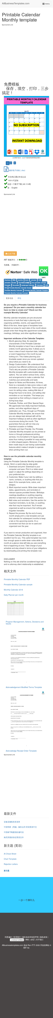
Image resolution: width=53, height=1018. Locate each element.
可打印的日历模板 (24, 283)
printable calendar (10, 283)
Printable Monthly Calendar (13, 290)
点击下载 (11, 253)
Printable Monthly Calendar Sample (20, 288)
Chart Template (10, 859)
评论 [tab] (19, 298)
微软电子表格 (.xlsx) (16, 170)
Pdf (6, 288)
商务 (14, 280)
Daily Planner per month (14, 595)
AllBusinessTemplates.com (15, 3)
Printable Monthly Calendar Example (16, 293)
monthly (20, 280)
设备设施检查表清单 (12, 821)
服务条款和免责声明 (30, 937)
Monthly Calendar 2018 (13, 589)
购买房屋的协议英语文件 (14, 837)
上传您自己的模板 (17, 940)
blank (27, 280)
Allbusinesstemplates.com (12, 945)
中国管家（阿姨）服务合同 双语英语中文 (20, 827)
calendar (33, 280)
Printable (7, 285)
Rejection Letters (11, 864)
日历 (39, 280)
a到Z (32, 939)
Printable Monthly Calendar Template (36, 290)
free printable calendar (39, 283)
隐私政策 (43, 937)
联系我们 (17, 937)
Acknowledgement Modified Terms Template (24, 687)
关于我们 (39, 939)
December (16, 285)
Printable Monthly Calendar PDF (17, 579)
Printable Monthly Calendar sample (18, 584)
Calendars (40, 285)
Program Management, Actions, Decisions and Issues (25, 622)
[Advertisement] (26, 52)
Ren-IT (30, 945)
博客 (27, 939)
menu (48, 4)
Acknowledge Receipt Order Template (21, 750)
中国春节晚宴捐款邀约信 (14, 832)
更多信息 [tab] (9, 298)
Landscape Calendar (27, 285)
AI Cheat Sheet (10, 853)
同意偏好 (8, 937)
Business (8, 280)
